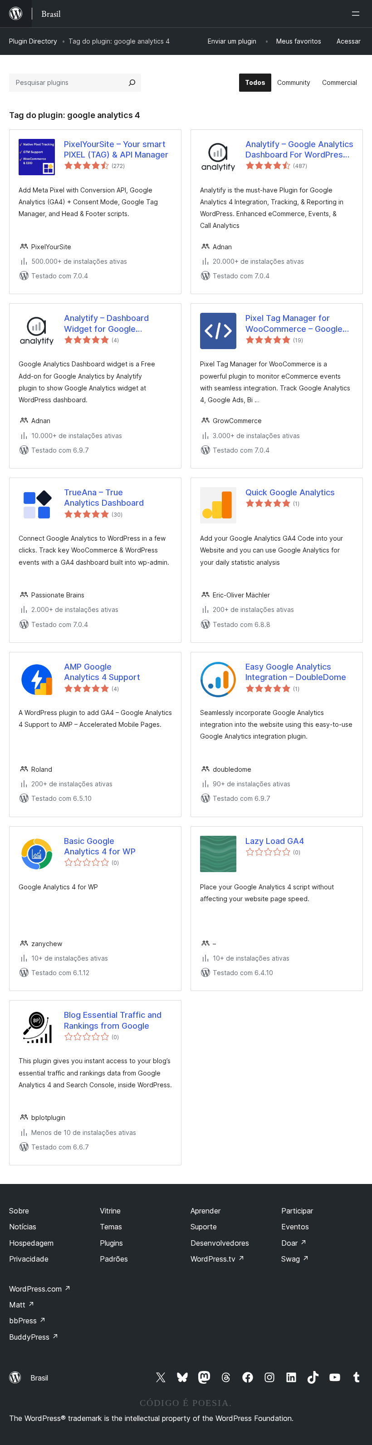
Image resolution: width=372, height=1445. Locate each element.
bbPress (27, 1320)
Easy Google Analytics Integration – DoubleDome (295, 672)
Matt (21, 1304)
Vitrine (110, 1210)
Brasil (39, 1377)
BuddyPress (34, 1336)
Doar (294, 1243)
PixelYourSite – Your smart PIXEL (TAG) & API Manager (116, 149)
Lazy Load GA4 (274, 841)
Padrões (114, 1258)
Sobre (19, 1210)
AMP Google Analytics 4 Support (102, 672)
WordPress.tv (218, 1258)
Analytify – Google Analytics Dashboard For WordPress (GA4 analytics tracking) (299, 149)
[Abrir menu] (357, 13)
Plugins (111, 1243)
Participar (297, 1210)
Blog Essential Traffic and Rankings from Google (113, 1020)
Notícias (22, 1226)
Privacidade (29, 1258)
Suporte (204, 1226)
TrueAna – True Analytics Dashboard (104, 498)
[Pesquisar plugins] (132, 83)
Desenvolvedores (220, 1243)
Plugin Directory (33, 41)
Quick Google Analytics (290, 492)
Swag (295, 1258)
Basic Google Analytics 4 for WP (100, 846)
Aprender (205, 1210)
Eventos (295, 1226)
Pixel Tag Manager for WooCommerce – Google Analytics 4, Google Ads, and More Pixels (294, 323)
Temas (111, 1226)
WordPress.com (40, 1288)
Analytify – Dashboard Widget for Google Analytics (106, 323)
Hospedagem (31, 1243)
